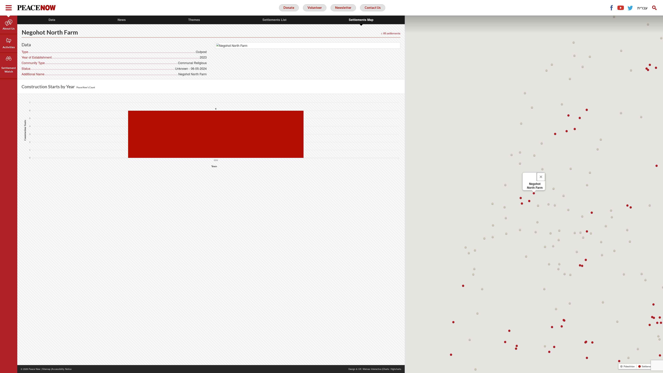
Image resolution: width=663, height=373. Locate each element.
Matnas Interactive (372, 369)
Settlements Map (361, 19)
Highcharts (396, 369)
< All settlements (390, 33)
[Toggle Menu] (8, 7)
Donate (289, 7)
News (122, 19)
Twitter (630, 8)
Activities (9, 47)
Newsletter (343, 7)
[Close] (541, 177)
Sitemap (46, 369)
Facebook (611, 8)
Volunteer (315, 7)
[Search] (654, 8)
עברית (642, 7)
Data (52, 19)
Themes (194, 19)
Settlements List (274, 19)
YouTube (620, 8)
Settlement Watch (8, 69)
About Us (9, 28)
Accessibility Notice (61, 369)
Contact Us (373, 7)
